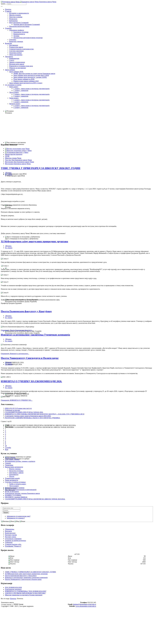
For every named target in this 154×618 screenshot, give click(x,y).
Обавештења (9, 529)
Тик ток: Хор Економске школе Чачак (18, 160)
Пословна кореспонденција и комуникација (20, 489)
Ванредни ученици (16, 41)
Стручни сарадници (16, 51)
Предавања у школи (16, 473)
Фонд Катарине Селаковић (18, 22)
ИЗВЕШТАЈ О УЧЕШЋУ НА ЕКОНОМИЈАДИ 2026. (31, 381)
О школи (8, 11)
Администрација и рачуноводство (21, 49)
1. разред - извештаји (20, 90)
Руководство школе (16, 47)
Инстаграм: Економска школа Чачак (18, 164)
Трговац (16, 36)
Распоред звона (10, 537)
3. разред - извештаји (20, 102)
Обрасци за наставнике (17, 68)
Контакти (8, 531)
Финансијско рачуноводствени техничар (28, 38)
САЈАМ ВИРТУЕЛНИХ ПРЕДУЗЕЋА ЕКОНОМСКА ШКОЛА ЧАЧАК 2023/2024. (35, 499)
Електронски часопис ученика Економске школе (22, 493)
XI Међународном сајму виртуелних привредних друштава (34, 241)
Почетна (8, 9)
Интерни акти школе (16, 64)
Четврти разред (14, 104)
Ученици (8, 28)
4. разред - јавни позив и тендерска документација (31, 105)
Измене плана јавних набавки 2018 (26, 81)
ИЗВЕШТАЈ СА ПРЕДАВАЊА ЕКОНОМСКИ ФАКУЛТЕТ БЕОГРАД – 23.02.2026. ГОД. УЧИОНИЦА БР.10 (44, 414)
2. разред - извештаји (20, 96)
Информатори (14, 58)
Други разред (14, 92)
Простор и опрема (15, 17)
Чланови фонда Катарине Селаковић (26, 24)
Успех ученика (10, 457)
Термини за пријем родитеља (15, 540)
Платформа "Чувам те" (13, 546)
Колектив (8, 43)
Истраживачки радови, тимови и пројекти (20, 461)
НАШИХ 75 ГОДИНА (13, 495)
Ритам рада (13, 19)
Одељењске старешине (13, 539)
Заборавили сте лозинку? (16, 518)
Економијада (13, 474)
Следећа (8, 447)
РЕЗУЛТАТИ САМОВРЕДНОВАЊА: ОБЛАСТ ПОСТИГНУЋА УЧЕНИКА (32, 418)
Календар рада (10, 533)
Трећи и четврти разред (17, 484)
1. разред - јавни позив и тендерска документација (31, 88)
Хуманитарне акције (12, 478)
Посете (11, 476)
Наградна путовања (16, 471)
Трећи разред (14, 98)
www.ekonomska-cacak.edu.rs (86, 606)
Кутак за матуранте (12, 491)
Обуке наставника (15, 55)
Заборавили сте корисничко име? (18, 516)
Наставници (13, 45)
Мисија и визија (15, 15)
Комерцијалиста (19, 34)
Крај (6, 449)
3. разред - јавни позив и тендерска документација (31, 100)
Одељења (12, 39)
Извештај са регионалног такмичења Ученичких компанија (35, 334)
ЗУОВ (7, 156)
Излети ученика (15, 469)
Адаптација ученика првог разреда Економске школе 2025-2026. (28, 416)
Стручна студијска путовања (15, 482)
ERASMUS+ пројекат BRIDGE (16, 497)
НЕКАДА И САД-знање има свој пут (18, 408)
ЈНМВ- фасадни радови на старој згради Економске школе (34, 73)
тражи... (3, 4)
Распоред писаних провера (14, 488)
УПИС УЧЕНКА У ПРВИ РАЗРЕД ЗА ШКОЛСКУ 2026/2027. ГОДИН (40, 168)
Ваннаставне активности (14, 467)
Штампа (8, 173)
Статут (11, 60)
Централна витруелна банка (19, 26)
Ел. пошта (8, 174)
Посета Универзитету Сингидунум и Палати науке (30, 358)
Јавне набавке (10, 70)
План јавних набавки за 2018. (24, 79)
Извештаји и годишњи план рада (21, 66)
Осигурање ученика (12, 459)
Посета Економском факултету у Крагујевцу (26, 311)
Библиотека (13, 21)
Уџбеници (8, 542)
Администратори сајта (13, 544)
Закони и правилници (17, 62)
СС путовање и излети (13, 85)
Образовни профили (16, 30)
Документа (9, 56)
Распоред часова (11, 535)
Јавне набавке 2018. (16, 72)
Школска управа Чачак (13, 158)
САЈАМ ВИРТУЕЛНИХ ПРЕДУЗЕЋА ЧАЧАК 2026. (24, 412)
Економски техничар (20, 32)
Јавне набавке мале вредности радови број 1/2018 (31, 75)
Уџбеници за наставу (12, 410)
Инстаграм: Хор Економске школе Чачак (19, 162)
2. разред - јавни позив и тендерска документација (31, 94)
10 (6, 446)
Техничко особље (15, 53)
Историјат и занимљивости (19, 13)
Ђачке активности (11, 480)
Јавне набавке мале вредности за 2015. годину (25, 83)
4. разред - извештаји (20, 107)
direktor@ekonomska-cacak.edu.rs (84, 604)
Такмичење (9, 465)
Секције (8, 463)
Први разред (13, 87)
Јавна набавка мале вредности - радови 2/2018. (30, 77)
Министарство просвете (13, 154)
